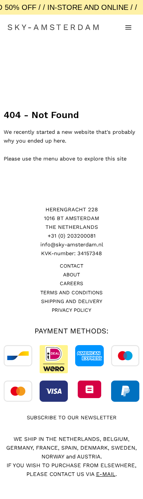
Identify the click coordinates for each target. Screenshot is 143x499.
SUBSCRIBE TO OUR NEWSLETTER (72, 417)
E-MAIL (105, 474)
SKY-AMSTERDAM (54, 27)
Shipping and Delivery (71, 301)
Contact (71, 266)
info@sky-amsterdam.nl (71, 244)
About (71, 274)
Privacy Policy (71, 310)
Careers (71, 283)
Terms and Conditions (71, 292)
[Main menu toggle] (128, 27)
